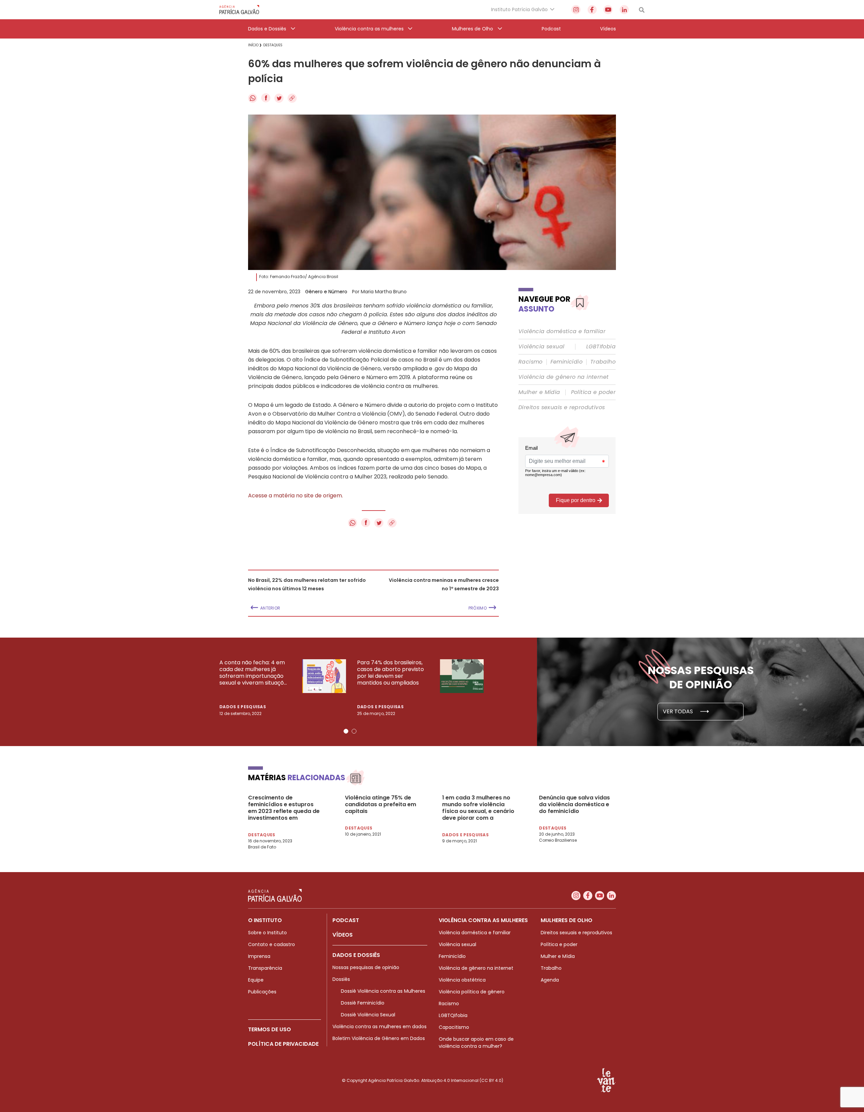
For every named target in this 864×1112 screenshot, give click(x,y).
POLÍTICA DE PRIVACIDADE (283, 1044)
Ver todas (678, 711)
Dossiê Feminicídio (362, 1002)
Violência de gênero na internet (563, 377)
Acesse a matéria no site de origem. (295, 495)
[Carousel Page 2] (354, 731)
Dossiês (341, 979)
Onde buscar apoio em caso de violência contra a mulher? (476, 1042)
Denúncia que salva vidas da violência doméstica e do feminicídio (574, 804)
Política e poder (593, 392)
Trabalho (603, 362)
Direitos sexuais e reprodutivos (561, 407)
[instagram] (575, 9)
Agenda (550, 980)
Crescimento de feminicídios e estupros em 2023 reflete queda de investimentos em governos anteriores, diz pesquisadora (284, 807)
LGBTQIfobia (453, 1015)
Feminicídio (566, 362)
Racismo (530, 362)
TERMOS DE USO (269, 1029)
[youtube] (608, 9)
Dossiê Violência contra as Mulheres (383, 991)
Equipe (256, 980)
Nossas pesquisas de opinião (365, 967)
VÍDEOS (342, 935)
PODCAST (345, 920)
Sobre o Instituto (267, 932)
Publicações (262, 991)
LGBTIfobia (601, 347)
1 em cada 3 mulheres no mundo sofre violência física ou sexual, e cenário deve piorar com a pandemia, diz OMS (478, 807)
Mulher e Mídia (539, 392)
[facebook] (592, 9)
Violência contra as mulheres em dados (379, 1026)
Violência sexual (541, 347)
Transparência (265, 968)
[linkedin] (624, 9)
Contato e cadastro (271, 944)
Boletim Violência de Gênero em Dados (378, 1038)
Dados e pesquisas (242, 707)
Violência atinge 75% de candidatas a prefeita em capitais (380, 804)
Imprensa (259, 956)
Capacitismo (454, 1027)
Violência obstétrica (462, 980)
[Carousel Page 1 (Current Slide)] (346, 731)
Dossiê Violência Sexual (368, 1014)
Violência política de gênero (472, 991)
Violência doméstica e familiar (561, 331)
